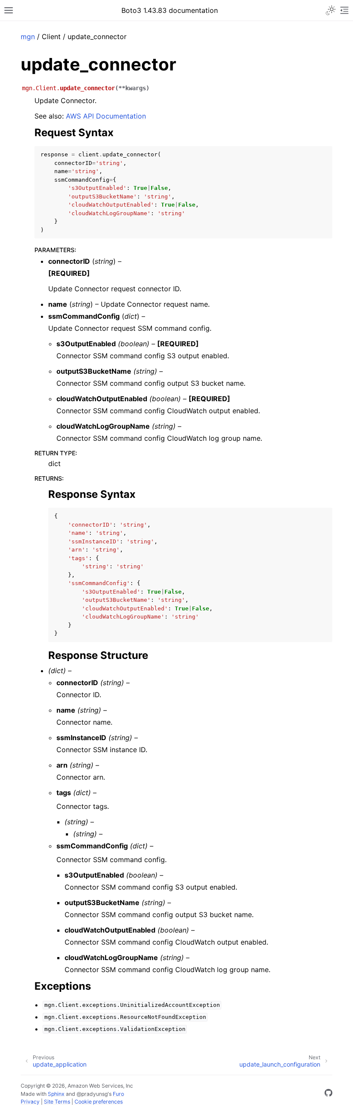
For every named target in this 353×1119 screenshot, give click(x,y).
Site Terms (57, 1101)
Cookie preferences (98, 1101)
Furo (118, 1094)
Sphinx (56, 1094)
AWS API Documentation (106, 116)
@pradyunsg (92, 1094)
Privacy (30, 1101)
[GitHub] (328, 1094)
